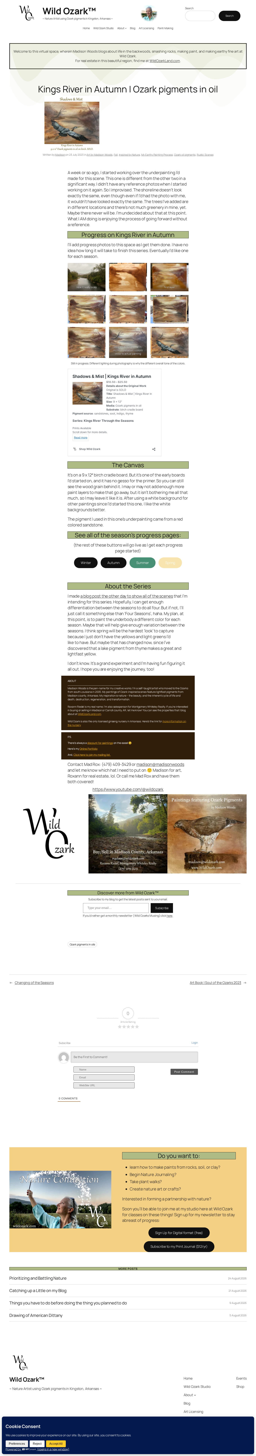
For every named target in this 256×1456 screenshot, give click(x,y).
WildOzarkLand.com (165, 60)
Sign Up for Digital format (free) (179, 1232)
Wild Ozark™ (69, 11)
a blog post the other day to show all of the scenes (126, 596)
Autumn (113, 562)
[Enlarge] (242, 799)
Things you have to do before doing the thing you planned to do (68, 1303)
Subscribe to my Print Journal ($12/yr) (179, 1246)
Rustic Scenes (205, 154)
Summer (142, 562)
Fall (116, 154)
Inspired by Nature (129, 154)
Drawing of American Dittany (36, 1315)
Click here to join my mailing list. (92, 754)
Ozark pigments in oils (82, 944)
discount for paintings (100, 743)
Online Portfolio (88, 748)
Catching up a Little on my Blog (38, 1290)
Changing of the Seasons (34, 982)
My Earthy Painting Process (157, 154)
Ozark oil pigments (184, 154)
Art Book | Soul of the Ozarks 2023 (215, 982)
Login (195, 1042)
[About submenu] (126, 28)
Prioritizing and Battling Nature (38, 1278)
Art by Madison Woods (99, 154)
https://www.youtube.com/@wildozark (128, 789)
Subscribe (161, 908)
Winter (86, 562)
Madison (60, 154)
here (170, 916)
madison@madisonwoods (160, 764)
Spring (170, 562)
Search (189, 8)
